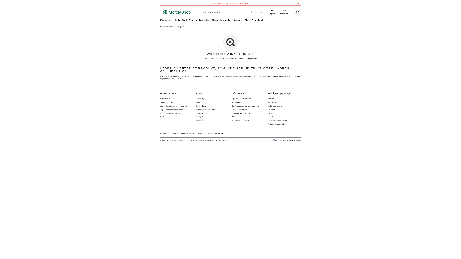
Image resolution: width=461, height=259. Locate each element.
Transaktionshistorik (203, 113)
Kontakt (163, 117)
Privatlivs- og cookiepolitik (241, 113)
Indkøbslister (201, 106)
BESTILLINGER (168, 93)
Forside (171, 27)
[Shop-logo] (177, 12)
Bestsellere (204, 20)
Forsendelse (236, 102)
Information (238, 93)
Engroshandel (258, 20)
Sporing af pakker (167, 102)
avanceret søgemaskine (248, 58)
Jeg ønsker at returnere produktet (173, 110)
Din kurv (199, 102)
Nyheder (193, 20)
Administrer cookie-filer (240, 120)
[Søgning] (252, 12)
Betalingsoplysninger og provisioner (245, 106)
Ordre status (165, 99)
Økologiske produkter (222, 20)
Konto (199, 93)
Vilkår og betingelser (239, 110)
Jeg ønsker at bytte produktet (171, 113)
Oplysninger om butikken (241, 99)
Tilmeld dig (200, 99)
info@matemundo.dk (168, 133)
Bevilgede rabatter (203, 117)
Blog (247, 20)
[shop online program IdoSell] (287, 140)
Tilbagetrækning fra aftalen (242, 117)
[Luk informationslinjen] (298, 3)
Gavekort (238, 20)
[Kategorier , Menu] (172, 20)
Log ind (179, 78)
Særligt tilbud (181, 20)
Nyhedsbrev (200, 120)
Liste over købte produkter (206, 110)
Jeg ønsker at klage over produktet (173, 106)
